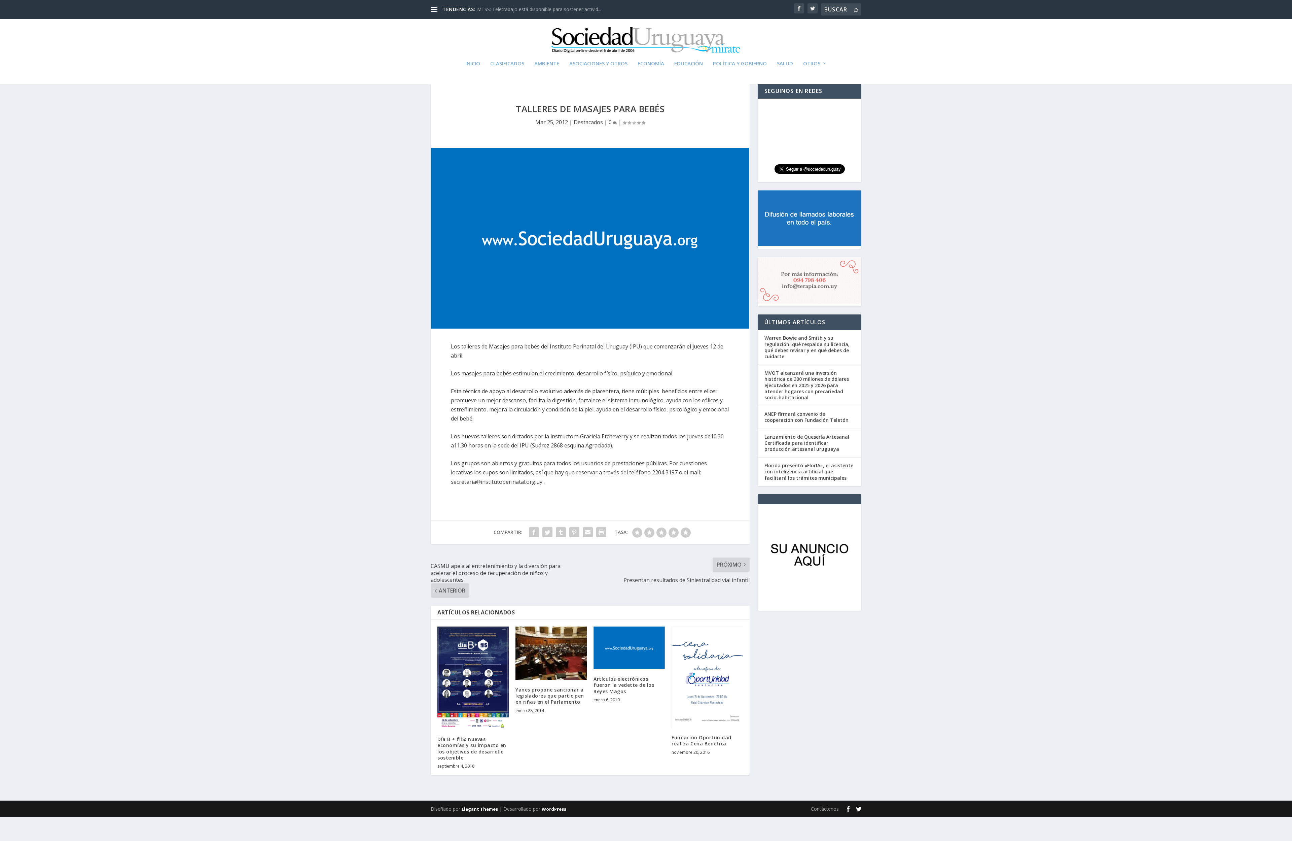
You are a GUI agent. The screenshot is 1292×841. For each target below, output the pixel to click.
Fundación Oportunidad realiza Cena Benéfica (701, 740)
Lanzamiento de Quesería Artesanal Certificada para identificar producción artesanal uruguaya (806, 443)
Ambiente (546, 64)
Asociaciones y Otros (598, 64)
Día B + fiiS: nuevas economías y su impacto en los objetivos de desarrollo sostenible (471, 748)
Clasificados (507, 64)
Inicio (472, 64)
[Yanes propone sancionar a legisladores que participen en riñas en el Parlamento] (551, 653)
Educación (688, 64)
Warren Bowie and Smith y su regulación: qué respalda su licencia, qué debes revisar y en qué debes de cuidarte (807, 347)
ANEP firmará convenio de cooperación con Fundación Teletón (806, 417)
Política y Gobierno (740, 64)
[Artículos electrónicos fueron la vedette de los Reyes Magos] (629, 648)
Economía (651, 64)
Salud (785, 64)
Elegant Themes (480, 809)
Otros (811, 64)
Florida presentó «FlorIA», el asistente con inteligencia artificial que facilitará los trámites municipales (808, 471)
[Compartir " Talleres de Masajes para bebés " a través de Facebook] (534, 532)
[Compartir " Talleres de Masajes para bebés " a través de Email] (588, 532)
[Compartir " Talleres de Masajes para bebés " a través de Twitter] (547, 532)
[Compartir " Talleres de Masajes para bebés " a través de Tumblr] (561, 532)
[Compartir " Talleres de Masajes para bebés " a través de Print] (601, 532)
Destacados (588, 122)
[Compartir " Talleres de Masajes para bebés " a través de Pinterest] (574, 532)
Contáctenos (825, 809)
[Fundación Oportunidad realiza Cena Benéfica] (707, 677)
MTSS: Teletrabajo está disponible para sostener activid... (539, 9)
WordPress (554, 809)
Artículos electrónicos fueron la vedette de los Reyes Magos (624, 685)
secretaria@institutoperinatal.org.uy (496, 481)
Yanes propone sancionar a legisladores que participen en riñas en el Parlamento (549, 695)
